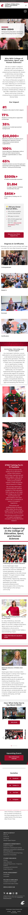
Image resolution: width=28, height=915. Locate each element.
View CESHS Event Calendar (14, 757)
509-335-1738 (20, 897)
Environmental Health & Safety (10, 883)
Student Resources (8, 869)
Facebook (15, 778)
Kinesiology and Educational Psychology (13, 852)
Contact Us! (6, 836)
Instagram (15, 799)
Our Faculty (6, 838)
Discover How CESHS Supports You (14, 234)
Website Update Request (9, 840)
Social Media (6, 874)
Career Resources (7, 862)
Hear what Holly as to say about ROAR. (13, 636)
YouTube (15, 792)
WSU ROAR (14, 722)
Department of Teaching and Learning (12, 847)
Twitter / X (15, 785)
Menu (26, 5)
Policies (14, 911)
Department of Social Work (9, 854)
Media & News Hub (9, 887)
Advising (5, 860)
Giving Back (6, 876)
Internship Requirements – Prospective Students (12, 864)
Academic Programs (8, 845)
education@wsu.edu (7, 898)
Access (9, 911)
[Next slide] (25, 737)
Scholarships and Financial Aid (10, 867)
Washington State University (8, 1)
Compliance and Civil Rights (10, 881)
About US (5, 834)
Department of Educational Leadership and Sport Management (13, 850)
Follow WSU (14, 912)
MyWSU (19, 911)
